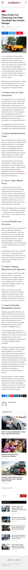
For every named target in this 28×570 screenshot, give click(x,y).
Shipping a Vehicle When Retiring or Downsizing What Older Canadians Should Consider (12, 479)
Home (3, 7)
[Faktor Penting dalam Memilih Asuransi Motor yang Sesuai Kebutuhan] (14, 423)
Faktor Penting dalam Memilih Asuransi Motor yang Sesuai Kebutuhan (18, 546)
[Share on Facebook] (5, 33)
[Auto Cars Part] (14, 2)
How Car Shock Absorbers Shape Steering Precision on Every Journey (18, 537)
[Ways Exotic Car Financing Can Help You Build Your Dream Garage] (14, 45)
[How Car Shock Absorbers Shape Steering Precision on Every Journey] (6, 537)
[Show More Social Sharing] (24, 33)
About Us (18, 560)
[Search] (25, 2)
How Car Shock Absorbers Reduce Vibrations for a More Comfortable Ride (18, 527)
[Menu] (3, 2)
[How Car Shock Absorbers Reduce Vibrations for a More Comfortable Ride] (6, 528)
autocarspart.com (6, 565)
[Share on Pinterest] (19, 33)
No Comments (6, 29)
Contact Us (10, 560)
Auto (3, 11)
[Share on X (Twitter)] (12, 33)
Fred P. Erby (9, 27)
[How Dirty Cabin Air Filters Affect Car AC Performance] (6, 520)
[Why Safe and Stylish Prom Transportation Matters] (14, 446)
